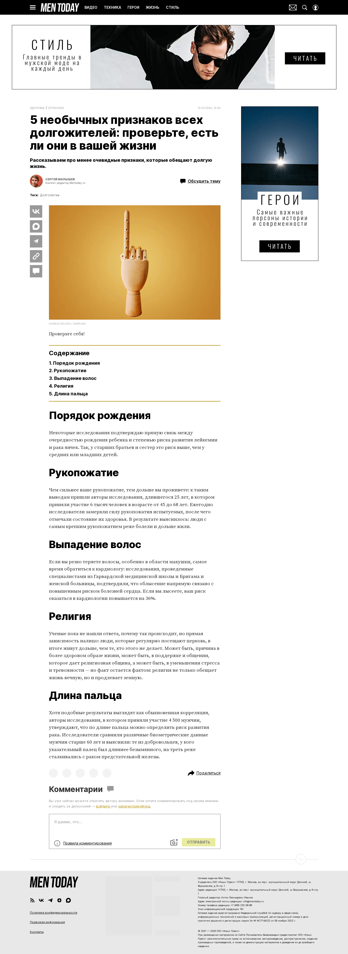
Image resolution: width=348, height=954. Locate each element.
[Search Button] (305, 7)
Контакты (37, 932)
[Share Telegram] (36, 241)
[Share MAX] (36, 226)
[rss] (32, 900)
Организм (56, 107)
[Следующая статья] (174, 859)
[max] (68, 900)
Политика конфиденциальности (53, 912)
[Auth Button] (315, 7)
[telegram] (50, 900)
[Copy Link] (36, 256)
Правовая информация (47, 922)
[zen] (59, 900)
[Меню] (33, 7)
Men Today (60, 7)
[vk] (41, 900)
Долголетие (50, 195)
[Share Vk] (36, 211)
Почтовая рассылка (293, 7)
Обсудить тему (204, 181)
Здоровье (37, 107)
